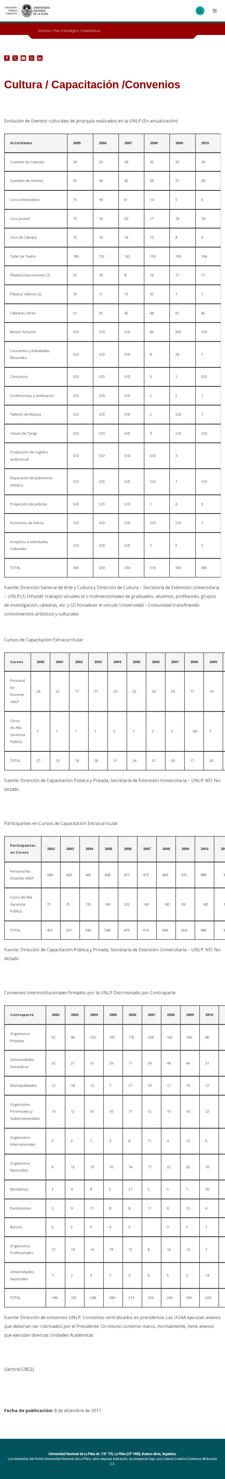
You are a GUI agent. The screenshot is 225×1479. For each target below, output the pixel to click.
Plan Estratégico (66, 30)
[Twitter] (15, 58)
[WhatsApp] (31, 58)
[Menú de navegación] (214, 10)
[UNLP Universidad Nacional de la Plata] (27, 11)
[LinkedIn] (40, 58)
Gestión (44, 30)
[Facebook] (7, 58)
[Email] (23, 58)
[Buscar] (200, 10)
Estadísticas (90, 30)
